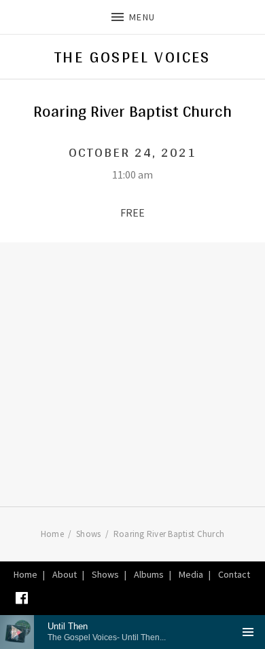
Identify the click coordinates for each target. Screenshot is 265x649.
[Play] (17, 632)
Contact (234, 574)
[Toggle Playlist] (248, 632)
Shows (105, 574)
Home (25, 574)
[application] (132, 632)
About (64, 574)
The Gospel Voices (132, 57)
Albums (149, 574)
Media (191, 574)
